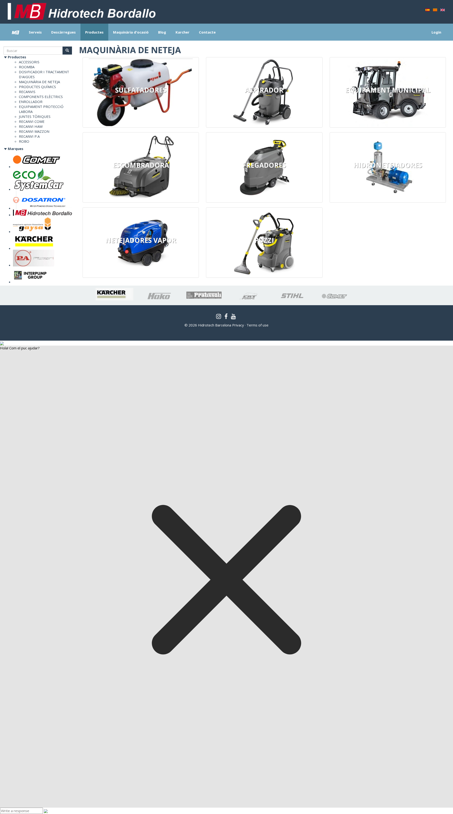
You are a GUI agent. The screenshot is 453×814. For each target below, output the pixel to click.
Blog (162, 32)
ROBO (24, 141)
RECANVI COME (32, 121)
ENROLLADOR (30, 101)
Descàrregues (63, 32)
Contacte (207, 32)
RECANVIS (27, 91)
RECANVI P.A (29, 136)
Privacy (238, 325)
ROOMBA (26, 66)
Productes (94, 32)
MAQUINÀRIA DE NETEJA (39, 81)
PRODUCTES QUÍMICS (37, 86)
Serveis (35, 32)
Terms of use (257, 325)
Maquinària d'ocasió (131, 32)
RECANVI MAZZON (34, 131)
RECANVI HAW (31, 126)
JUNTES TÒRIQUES (34, 116)
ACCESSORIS (29, 62)
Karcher (182, 32)
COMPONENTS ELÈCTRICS (41, 96)
